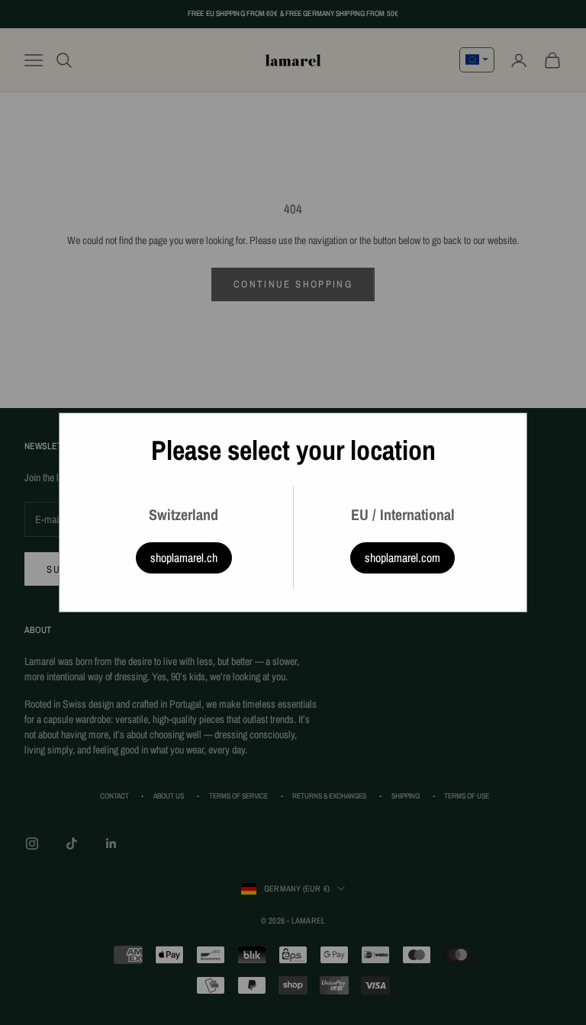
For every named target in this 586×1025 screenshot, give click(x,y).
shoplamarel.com (402, 557)
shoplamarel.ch (183, 557)
